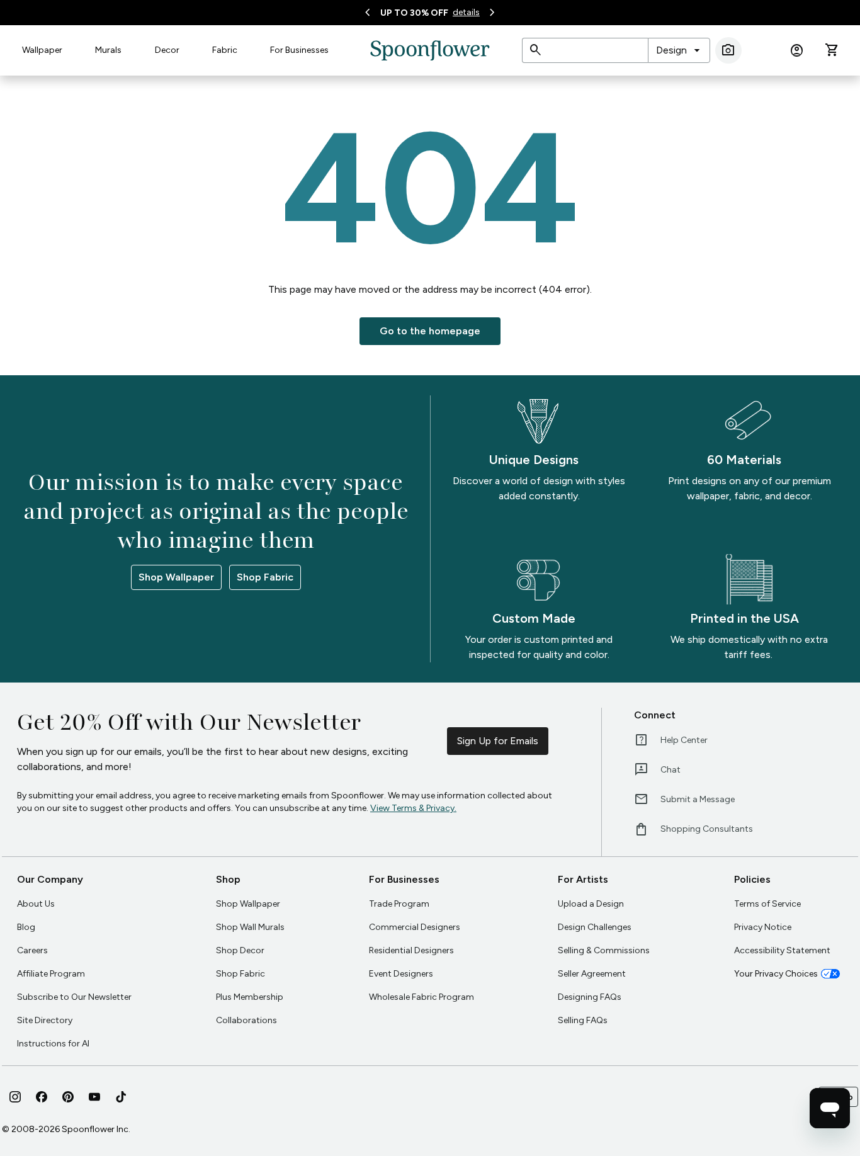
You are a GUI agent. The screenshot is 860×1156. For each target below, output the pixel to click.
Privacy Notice (762, 927)
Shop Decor (240, 950)
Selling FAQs (583, 1020)
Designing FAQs (589, 997)
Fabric (224, 50)
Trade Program (399, 903)
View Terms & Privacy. (413, 808)
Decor (167, 50)
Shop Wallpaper (176, 577)
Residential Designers (411, 950)
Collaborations (246, 1020)
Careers (32, 950)
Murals (108, 50)
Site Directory (44, 1020)
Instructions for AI (53, 1043)
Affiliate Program (51, 973)
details (466, 12)
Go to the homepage (430, 331)
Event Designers (401, 973)
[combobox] (679, 50)
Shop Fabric (265, 577)
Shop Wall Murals (250, 927)
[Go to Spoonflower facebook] (41, 1097)
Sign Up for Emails (497, 741)
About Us (36, 903)
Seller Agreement (592, 973)
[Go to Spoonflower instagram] (15, 1097)
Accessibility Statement (782, 950)
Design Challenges (594, 927)
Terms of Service (767, 903)
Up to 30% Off (414, 13)
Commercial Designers (414, 927)
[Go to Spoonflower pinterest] (68, 1097)
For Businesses (299, 50)
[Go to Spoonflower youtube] (94, 1097)
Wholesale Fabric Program (421, 997)
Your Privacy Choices (776, 973)
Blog (26, 927)
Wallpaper (42, 50)
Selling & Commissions (604, 950)
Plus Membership (249, 997)
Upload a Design (591, 903)
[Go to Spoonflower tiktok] (121, 1097)
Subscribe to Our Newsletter (74, 997)
